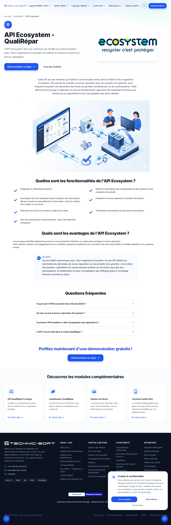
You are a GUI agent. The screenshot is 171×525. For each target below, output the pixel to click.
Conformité (98, 6)
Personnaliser (138, 505)
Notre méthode (150, 459)
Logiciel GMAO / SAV (38, 6)
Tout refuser (151, 499)
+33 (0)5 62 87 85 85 (17, 466)
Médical (91, 462)
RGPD (143, 515)
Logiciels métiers (79, 6)
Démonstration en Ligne (83, 358)
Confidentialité (131, 515)
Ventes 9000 (59, 6)
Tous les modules (52, 66)
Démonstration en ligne (19, 66)
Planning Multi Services (70, 461)
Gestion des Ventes (96, 447)
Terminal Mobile (67, 465)
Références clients (152, 462)
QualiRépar (121, 460)
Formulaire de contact (16, 470)
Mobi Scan (65, 447)
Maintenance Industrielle (99, 466)
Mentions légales (114, 515)
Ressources (114, 6)
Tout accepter (124, 499)
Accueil (7, 16)
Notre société (132, 6)
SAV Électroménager (97, 476)
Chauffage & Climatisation (99, 459)
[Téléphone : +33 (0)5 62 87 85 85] (144, 5)
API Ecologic (121, 470)
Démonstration (157, 6)
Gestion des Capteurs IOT (71, 479)
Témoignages (150, 466)
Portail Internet (66, 475)
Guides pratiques (151, 451)
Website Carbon (94, 494)
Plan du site (99, 515)
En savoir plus (144, 492)
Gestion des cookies (158, 515)
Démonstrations (151, 470)
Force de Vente (94, 451)
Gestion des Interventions (71, 451)
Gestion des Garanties (97, 455)
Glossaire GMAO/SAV (153, 447)
